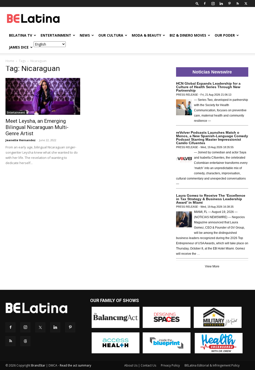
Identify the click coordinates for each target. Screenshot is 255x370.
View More (212, 266)
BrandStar (38, 365)
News (85, 35)
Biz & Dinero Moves (188, 35)
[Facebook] (204, 3)
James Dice (19, 47)
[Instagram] (213, 3)
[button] (197, 3)
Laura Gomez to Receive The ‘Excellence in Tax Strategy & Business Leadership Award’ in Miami (210, 198)
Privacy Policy (170, 365)
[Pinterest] (229, 3)
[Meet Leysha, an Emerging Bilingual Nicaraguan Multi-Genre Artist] (42, 96)
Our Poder (225, 35)
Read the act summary (75, 365)
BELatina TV (20, 35)
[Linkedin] (221, 3)
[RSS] (237, 3)
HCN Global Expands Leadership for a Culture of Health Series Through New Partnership (208, 86)
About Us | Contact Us (140, 365)
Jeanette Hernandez (20, 140)
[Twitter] (246, 3)
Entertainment (56, 35)
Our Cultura (110, 35)
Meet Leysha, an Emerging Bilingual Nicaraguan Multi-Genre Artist (36, 127)
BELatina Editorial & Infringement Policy (212, 365)
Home (9, 61)
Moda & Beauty (146, 35)
